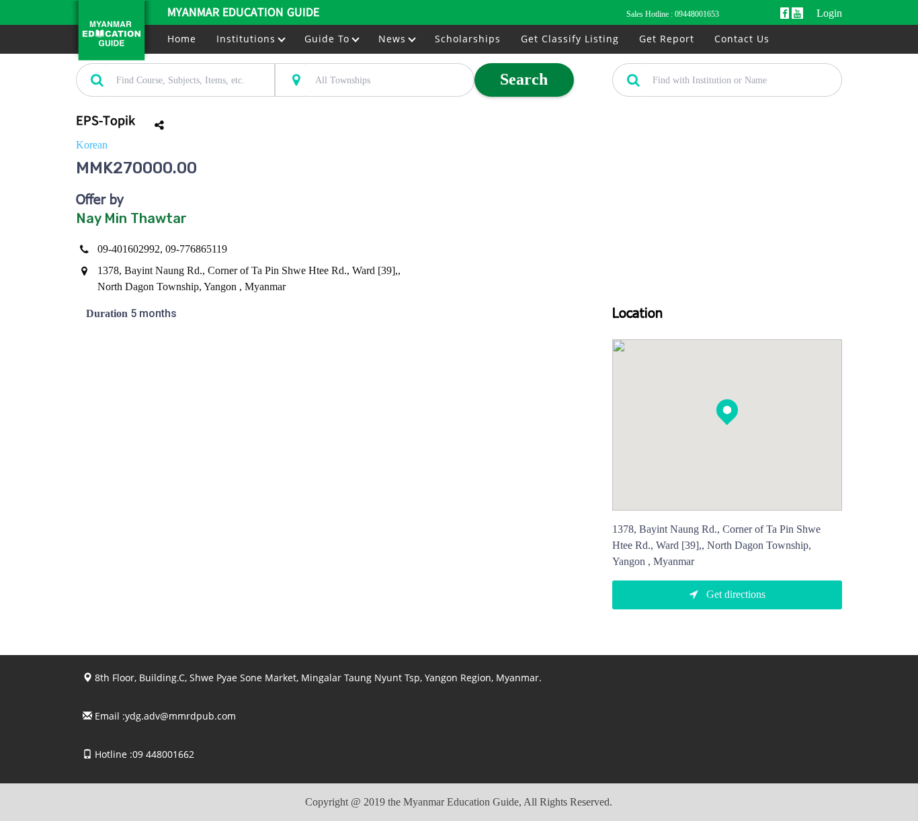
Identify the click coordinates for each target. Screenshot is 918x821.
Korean (92, 144)
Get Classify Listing (570, 38)
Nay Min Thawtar (131, 218)
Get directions (734, 594)
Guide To (328, 38)
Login (829, 13)
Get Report (666, 38)
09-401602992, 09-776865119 (162, 249)
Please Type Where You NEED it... (339, 55)
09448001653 (697, 14)
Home (181, 38)
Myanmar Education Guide (243, 13)
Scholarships (468, 38)
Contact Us (741, 38)
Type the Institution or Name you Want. (686, 55)
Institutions (247, 38)
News (393, 38)
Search (524, 79)
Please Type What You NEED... (134, 55)
